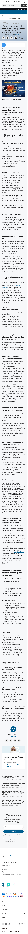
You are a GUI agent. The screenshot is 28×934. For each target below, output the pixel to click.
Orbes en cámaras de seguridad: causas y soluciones (13, 777)
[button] (24, 2)
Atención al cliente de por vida (12, 874)
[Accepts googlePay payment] (18, 894)
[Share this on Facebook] (7, 37)
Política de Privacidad (14, 835)
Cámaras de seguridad (16, 23)
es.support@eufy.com (10, 855)
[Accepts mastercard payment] (3, 896)
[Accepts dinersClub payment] (10, 894)
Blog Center (8, 23)
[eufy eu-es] (11, 15)
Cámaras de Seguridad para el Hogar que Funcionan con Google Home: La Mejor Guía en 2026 (13, 802)
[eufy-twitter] (9, 924)
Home (3, 22)
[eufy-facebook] (6, 924)
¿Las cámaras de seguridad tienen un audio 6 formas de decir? (13, 784)
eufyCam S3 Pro (19, 552)
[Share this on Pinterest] (11, 37)
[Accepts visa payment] (18, 896)
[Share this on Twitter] (3, 37)
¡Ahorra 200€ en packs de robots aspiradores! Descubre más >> (12, 12)
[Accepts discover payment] (14, 894)
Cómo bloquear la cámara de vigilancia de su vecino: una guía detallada (13, 793)
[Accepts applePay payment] (7, 894)
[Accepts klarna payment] (21, 896)
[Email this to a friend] (15, 37)
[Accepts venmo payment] (14, 896)
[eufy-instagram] (3, 924)
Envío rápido (7, 865)
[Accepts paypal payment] (7, 896)
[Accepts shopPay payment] (10, 896)
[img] (21, 894)
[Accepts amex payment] (3, 894)
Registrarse (13, 831)
